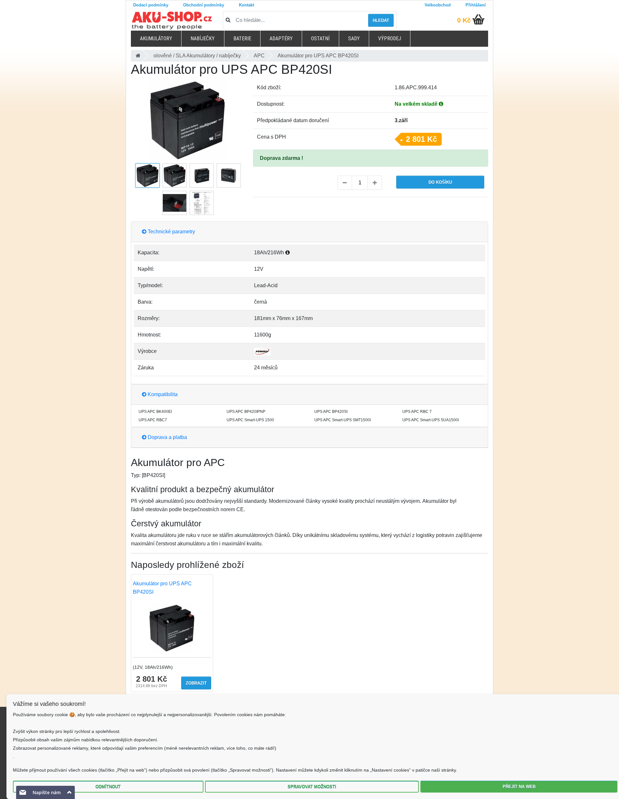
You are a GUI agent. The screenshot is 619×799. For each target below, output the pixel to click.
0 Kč (464, 20)
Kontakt (246, 5)
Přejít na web (519, 786)
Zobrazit (196, 683)
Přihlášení (476, 5)
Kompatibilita (162, 394)
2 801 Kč (421, 139)
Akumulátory (156, 38)
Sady (354, 38)
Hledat (381, 20)
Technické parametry (170, 231)
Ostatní (320, 38)
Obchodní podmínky (203, 5)
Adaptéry (281, 38)
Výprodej (389, 38)
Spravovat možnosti (312, 786)
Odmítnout (108, 786)
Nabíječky (203, 38)
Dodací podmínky (150, 5)
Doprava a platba (166, 437)
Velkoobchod (438, 5)
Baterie (242, 38)
